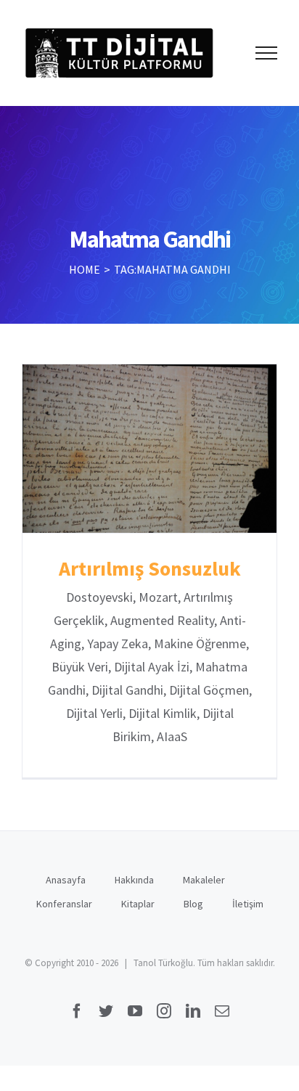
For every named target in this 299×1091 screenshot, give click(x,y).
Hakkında (134, 879)
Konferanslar (64, 903)
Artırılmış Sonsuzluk (150, 449)
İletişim (247, 903)
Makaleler (204, 879)
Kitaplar (138, 903)
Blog (193, 903)
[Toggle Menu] (266, 53)
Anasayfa (66, 879)
